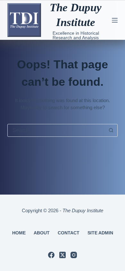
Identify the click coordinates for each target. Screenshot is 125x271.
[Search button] (111, 130)
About (42, 232)
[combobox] (56, 130)
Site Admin (100, 232)
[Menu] (115, 20)
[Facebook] (51, 255)
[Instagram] (74, 255)
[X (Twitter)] (62, 255)
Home (19, 232)
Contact (68, 232)
